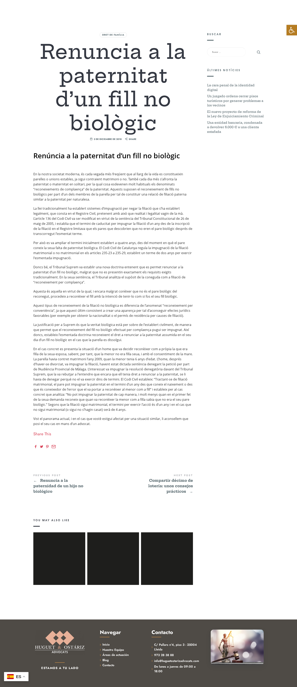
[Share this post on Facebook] (36, 446)
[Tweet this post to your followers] (42, 446)
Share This (42, 434)
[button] (291, 30)
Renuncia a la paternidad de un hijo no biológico (73, 484)
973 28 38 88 (164, 655)
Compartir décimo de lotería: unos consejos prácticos (153, 484)
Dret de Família (113, 34)
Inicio (106, 645)
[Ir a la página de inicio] (60, 642)
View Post (59, 576)
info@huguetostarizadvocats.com (176, 661)
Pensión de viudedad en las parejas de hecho (113, 552)
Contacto (188, 9)
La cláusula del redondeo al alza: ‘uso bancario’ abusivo (167, 553)
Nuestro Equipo (159, 9)
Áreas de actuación (115, 655)
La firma (107, 9)
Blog (176, 9)
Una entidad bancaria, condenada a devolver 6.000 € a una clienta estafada (234, 127)
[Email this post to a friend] (53, 446)
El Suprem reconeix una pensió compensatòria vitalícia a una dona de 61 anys (59, 553)
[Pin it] (48, 446)
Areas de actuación (130, 9)
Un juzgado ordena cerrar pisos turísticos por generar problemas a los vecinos (235, 100)
